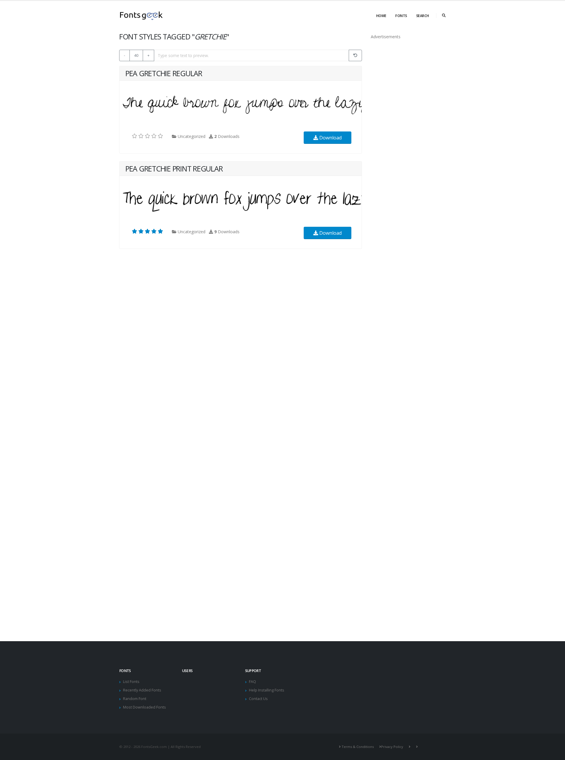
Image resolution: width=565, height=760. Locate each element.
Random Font (134, 698)
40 (136, 55)
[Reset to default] (355, 55)
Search (422, 15)
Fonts (401, 15)
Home (381, 15)
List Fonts (131, 681)
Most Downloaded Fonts (144, 707)
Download (330, 137)
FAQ (252, 681)
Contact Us (258, 698)
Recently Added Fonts (142, 690)
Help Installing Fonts (266, 690)
